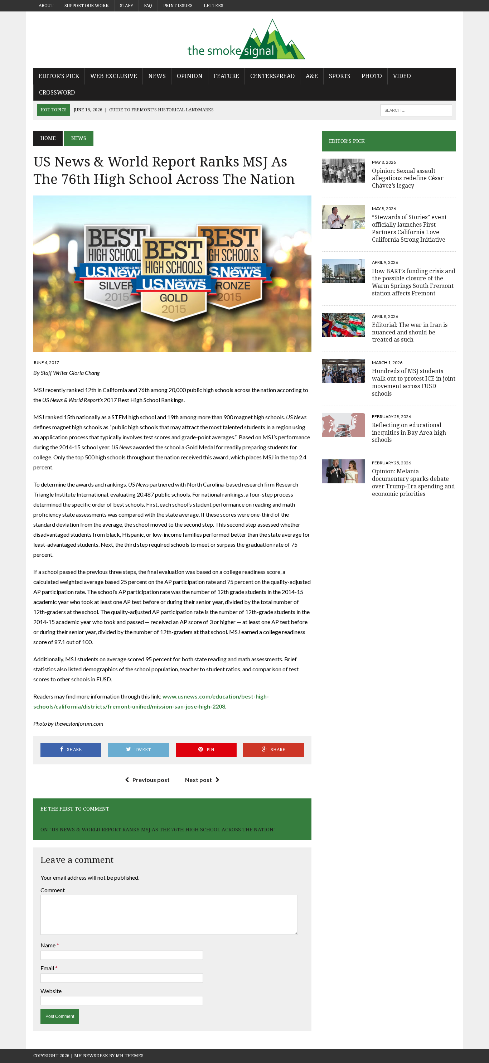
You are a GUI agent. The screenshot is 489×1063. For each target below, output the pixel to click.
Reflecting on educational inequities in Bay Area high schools (409, 433)
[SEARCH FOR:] (416, 109)
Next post (198, 779)
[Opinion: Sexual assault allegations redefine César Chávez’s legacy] (343, 178)
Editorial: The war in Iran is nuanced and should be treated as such (409, 332)
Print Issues (178, 5)
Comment (52, 889)
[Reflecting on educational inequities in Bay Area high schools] (343, 432)
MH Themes (130, 1055)
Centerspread (272, 76)
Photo (372, 76)
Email (47, 968)
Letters (213, 5)
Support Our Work (86, 5)
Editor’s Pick (59, 76)
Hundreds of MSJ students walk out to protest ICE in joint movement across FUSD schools (413, 382)
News (157, 76)
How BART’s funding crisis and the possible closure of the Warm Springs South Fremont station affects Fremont (413, 282)
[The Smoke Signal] (244, 40)
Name (48, 945)
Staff (126, 5)
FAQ (148, 5)
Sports (339, 76)
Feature (226, 76)
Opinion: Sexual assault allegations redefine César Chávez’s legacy (408, 178)
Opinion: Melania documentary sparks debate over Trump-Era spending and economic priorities (413, 482)
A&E (312, 76)
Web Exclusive (113, 76)
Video (402, 76)
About (46, 5)
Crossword (57, 92)
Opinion (190, 76)
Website (51, 990)
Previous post (151, 779)
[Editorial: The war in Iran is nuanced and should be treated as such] (343, 332)
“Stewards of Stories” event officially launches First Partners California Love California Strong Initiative (409, 228)
